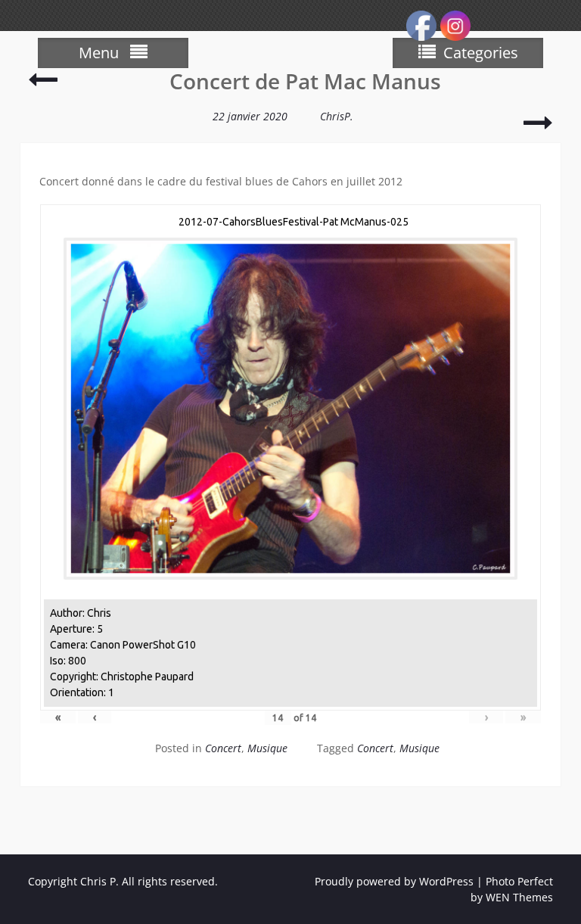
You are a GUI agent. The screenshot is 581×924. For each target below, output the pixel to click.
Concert (223, 748)
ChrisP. (336, 116)
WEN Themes (519, 897)
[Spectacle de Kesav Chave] (538, 129)
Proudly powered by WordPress (394, 881)
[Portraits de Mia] (42, 86)
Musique (267, 748)
